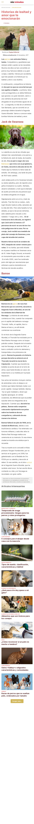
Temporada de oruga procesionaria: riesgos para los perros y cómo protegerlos (15, 512)
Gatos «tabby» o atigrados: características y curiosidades (14, 669)
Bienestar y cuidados (8, 508)
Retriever (5, 164)
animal (29, 462)
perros (7, 59)
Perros (3, 691)
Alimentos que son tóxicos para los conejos (15, 617)
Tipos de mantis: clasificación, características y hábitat (15, 565)
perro (15, 304)
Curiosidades (5, 536)
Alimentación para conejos (10, 614)
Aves (2, 640)
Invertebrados (6, 562)
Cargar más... (17, 701)
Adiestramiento (5, 7)
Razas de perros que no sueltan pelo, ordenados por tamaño (15, 694)
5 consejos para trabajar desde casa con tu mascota (15, 540)
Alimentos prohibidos (8, 588)
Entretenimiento (16, 7)
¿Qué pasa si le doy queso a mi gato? (15, 591)
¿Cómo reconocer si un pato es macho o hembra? (15, 643)
